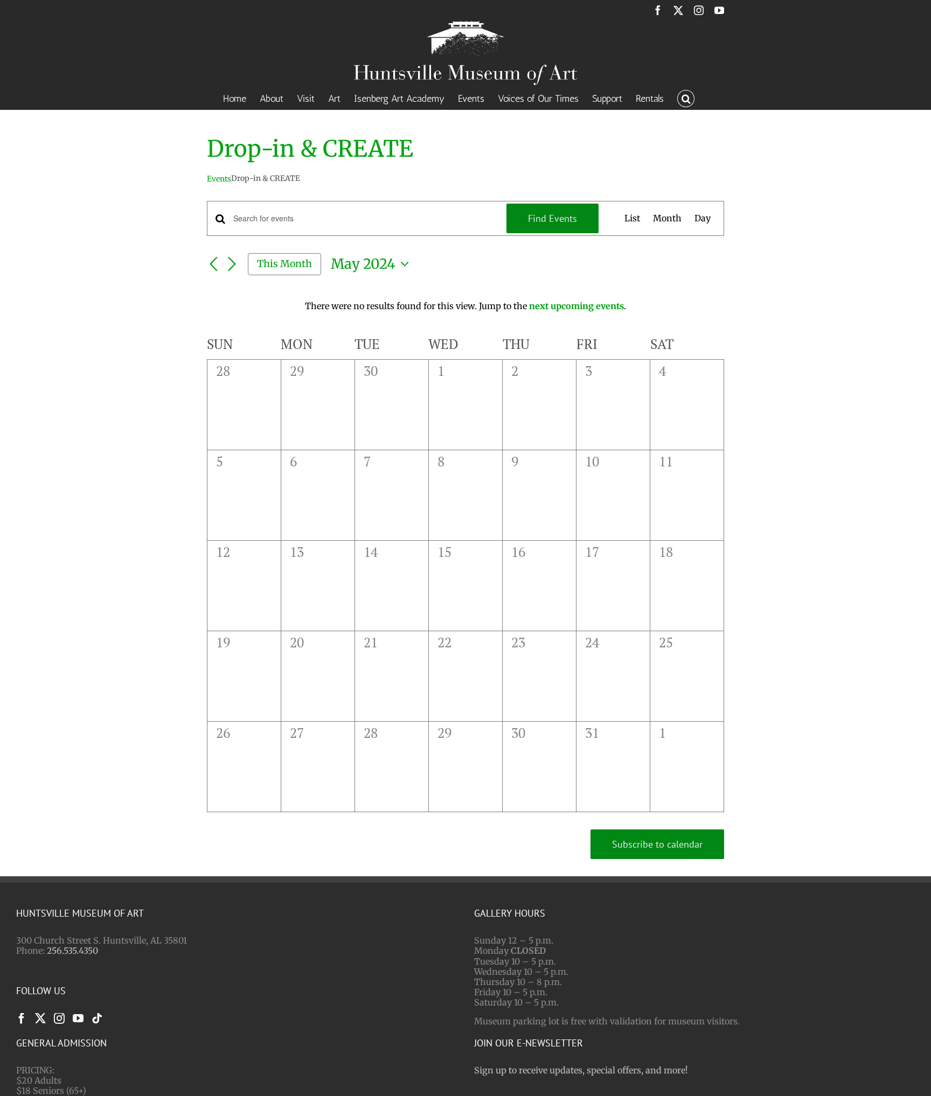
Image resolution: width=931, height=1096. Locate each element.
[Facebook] (21, 1018)
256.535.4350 (72, 950)
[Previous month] (213, 264)
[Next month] (231, 264)
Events (219, 179)
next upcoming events (576, 306)
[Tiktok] (97, 1018)
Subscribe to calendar (657, 844)
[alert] (465, 306)
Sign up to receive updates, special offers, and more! (581, 1070)
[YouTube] (78, 1018)
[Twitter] (40, 1018)
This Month (284, 263)
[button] (685, 97)
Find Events (552, 218)
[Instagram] (59, 1018)
